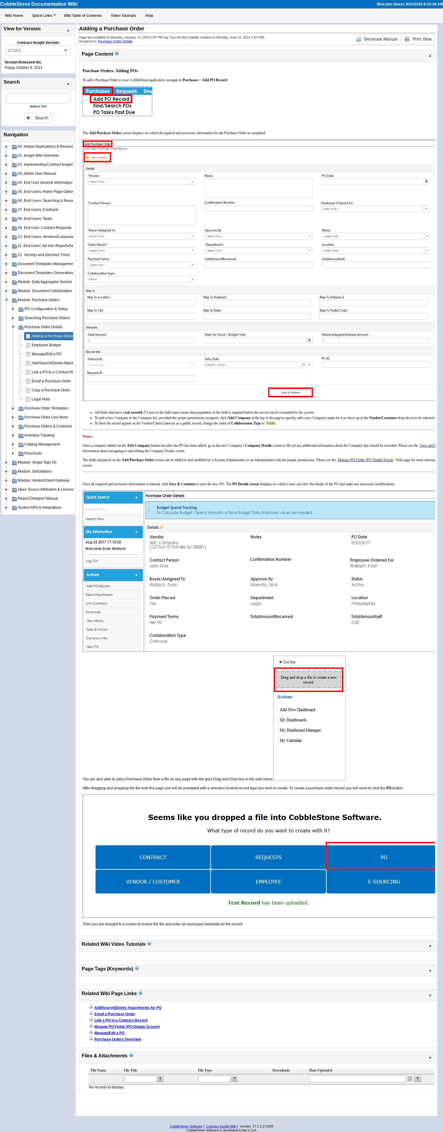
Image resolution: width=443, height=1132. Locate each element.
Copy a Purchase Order (51, 390)
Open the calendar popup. (410, 1078)
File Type (205, 1070)
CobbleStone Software (186, 1126)
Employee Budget (46, 345)
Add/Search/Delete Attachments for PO (63, 363)
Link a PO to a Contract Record (57, 372)
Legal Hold (41, 399)
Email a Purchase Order (51, 381)
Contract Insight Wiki (221, 1126)
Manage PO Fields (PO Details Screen (365, 460)
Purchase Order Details (115, 41)
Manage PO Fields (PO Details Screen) (127, 1027)
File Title (130, 1070)
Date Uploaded (320, 1070)
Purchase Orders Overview (117, 1039)
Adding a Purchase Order (52, 336)
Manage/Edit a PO (46, 354)
